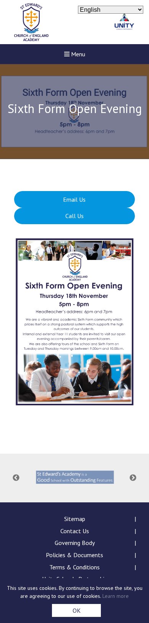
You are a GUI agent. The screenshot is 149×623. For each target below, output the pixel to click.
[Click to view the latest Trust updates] (124, 22)
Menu (77, 54)
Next (133, 478)
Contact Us (74, 531)
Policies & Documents (74, 555)
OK (77, 610)
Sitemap (74, 519)
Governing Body (75, 543)
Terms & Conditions (74, 567)
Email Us (74, 199)
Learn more (115, 596)
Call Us (74, 216)
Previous (16, 478)
